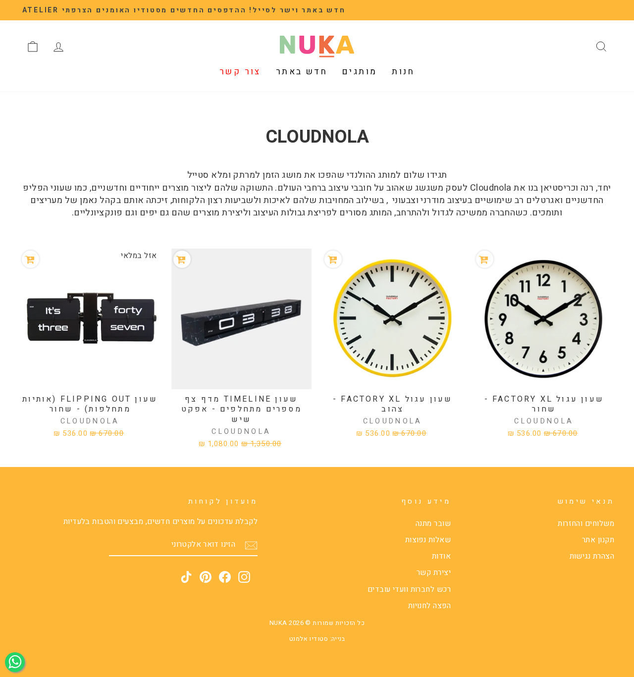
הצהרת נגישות (592, 556)
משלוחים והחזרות (586, 523)
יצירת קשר (434, 572)
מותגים (359, 71)
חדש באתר (301, 71)
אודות (441, 556)
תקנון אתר (598, 539)
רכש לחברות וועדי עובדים (409, 589)
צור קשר (240, 71)
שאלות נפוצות (428, 539)
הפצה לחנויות (429, 605)
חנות (403, 71)
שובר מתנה (433, 523)
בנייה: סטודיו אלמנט (317, 638)
